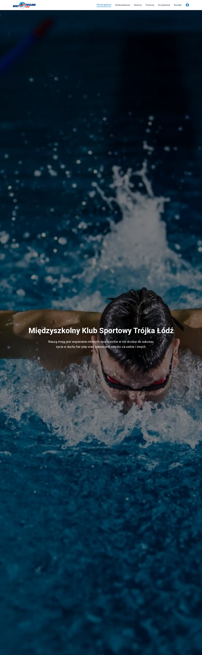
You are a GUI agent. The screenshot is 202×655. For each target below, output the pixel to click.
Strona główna (104, 4)
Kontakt (178, 5)
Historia (138, 5)
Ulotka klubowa (122, 5)
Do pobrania (164, 5)
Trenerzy (149, 5)
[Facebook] (187, 5)
